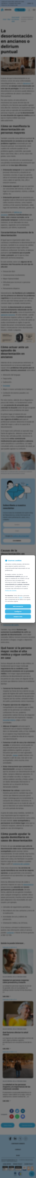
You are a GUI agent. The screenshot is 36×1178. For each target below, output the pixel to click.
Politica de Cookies (10, 590)
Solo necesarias (18, 606)
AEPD (20, 597)
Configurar (18, 611)
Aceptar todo (18, 616)
